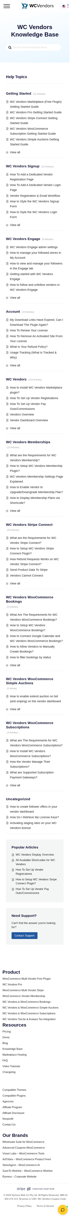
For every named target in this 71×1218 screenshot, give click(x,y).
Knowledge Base (12, 1049)
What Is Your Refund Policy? (29, 346)
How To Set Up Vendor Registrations (34, 398)
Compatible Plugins (14, 1095)
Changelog (9, 1072)
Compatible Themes (14, 1089)
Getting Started (18, 93)
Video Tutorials (11, 1066)
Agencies (8, 1101)
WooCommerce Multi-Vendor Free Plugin (26, 978)
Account (13, 311)
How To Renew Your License (29, 330)
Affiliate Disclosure (13, 1113)
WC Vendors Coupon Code (52, 1199)
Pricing (6, 1031)
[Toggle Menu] (6, 6)
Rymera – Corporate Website (19, 1176)
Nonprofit (7, 1118)
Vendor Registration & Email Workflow (35, 195)
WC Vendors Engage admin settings (34, 247)
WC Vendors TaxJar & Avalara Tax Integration (29, 1019)
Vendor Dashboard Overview (29, 420)
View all (15, 152)
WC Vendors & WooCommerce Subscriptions (28, 1013)
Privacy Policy (24, 1206)
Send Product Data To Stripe (29, 569)
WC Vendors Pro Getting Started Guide (36, 112)
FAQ (5, 1060)
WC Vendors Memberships (28, 442)
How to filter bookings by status (30, 657)
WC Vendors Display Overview (35, 854)
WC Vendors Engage (23, 239)
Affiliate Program (12, 1107)
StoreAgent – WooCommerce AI (21, 1165)
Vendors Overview (22, 414)
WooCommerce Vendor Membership (23, 996)
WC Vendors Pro (12, 984)
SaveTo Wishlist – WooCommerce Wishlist (27, 1170)
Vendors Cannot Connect (26, 575)
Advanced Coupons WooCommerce (23, 1147)
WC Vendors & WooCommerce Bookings (26, 1001)
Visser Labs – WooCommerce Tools (23, 1153)
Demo (6, 1037)
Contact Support (25, 935)
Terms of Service (45, 1206)
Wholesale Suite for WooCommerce (23, 1142)
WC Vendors (16, 379)
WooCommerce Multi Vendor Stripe (23, 990)
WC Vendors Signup (22, 166)
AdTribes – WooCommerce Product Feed (26, 1159)
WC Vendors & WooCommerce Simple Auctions (30, 1007)
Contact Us (9, 1124)
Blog (5, 1043)
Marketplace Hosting (14, 1054)
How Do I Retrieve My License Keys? (34, 817)
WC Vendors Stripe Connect (29, 524)
